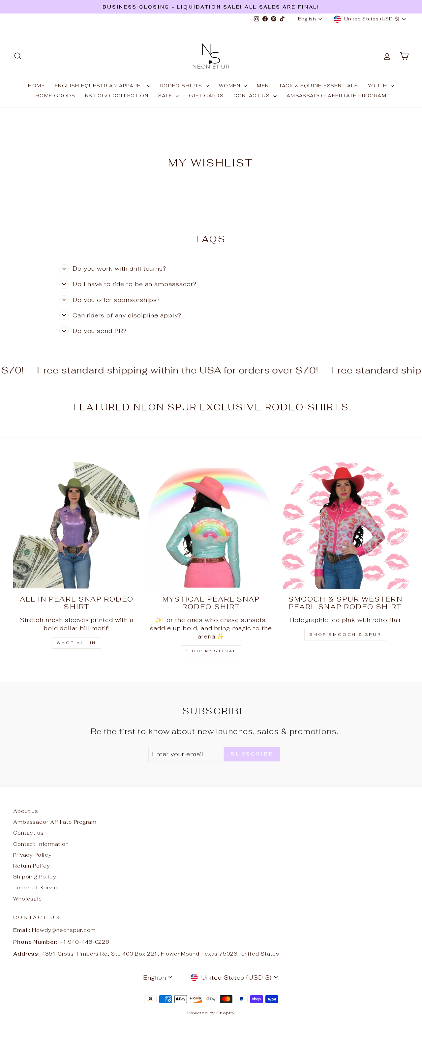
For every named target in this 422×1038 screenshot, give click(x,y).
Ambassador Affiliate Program (336, 96)
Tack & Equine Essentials (318, 86)
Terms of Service (37, 887)
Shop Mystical (211, 651)
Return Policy (31, 866)
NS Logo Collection (116, 96)
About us (25, 811)
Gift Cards (206, 96)
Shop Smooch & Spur (345, 634)
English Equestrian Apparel (100, 86)
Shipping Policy (34, 877)
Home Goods (55, 96)
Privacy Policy (32, 855)
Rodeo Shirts (182, 86)
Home (36, 86)
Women (230, 86)
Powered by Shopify (211, 1013)
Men (263, 86)
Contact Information (41, 844)
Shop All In (76, 642)
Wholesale (27, 899)
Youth (378, 86)
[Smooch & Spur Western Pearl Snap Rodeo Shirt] (345, 525)
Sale (166, 96)
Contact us (252, 96)
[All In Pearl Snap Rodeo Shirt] (76, 525)
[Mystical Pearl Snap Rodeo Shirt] (210, 525)
